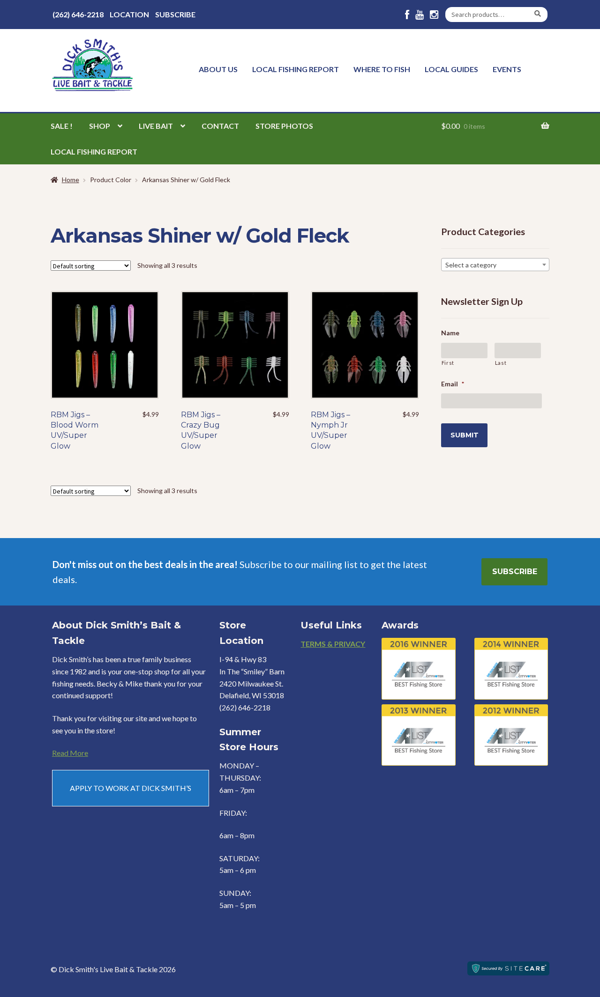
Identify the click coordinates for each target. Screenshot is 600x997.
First (448, 363)
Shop (99, 125)
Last (501, 363)
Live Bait (156, 125)
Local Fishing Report (295, 69)
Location (129, 14)
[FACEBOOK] (407, 15)
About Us (218, 69)
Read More (70, 752)
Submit (464, 435)
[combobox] (495, 264)
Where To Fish (381, 69)
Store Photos (284, 125)
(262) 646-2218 (78, 14)
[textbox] (495, 265)
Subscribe (175, 14)
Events (507, 69)
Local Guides (451, 69)
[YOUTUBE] (419, 15)
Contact (220, 125)
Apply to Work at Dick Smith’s (130, 787)
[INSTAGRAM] (434, 15)
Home (70, 180)
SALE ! (62, 125)
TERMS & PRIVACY (332, 643)
